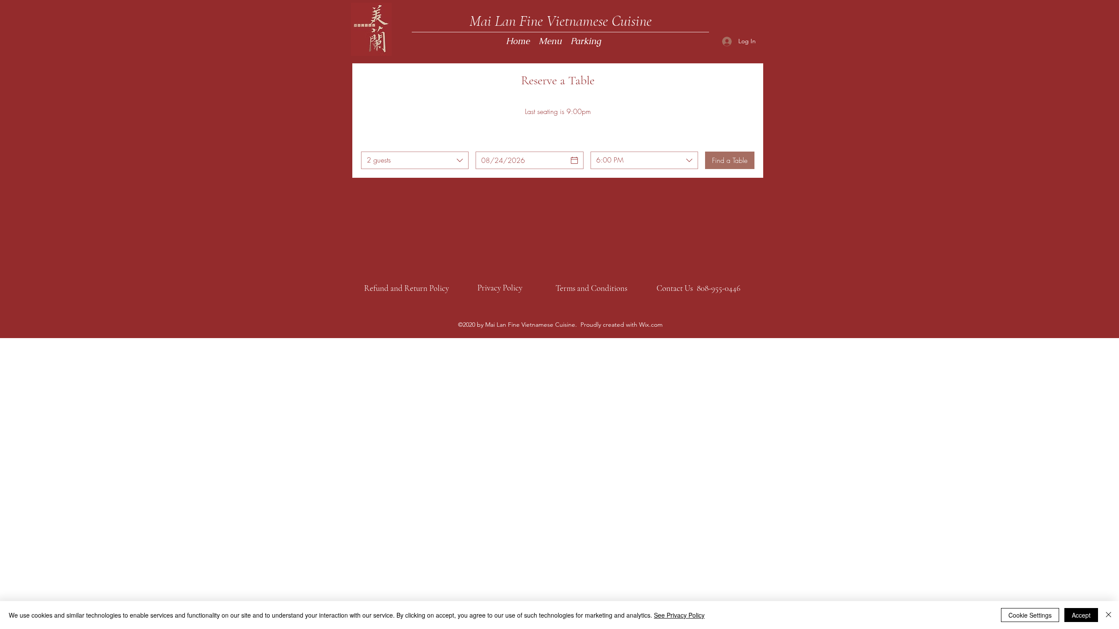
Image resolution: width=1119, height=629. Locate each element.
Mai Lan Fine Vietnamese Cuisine (560, 21)
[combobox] (415, 160)
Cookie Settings (1030, 615)
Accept (1081, 615)
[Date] (574, 160)
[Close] (1108, 615)
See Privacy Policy (679, 615)
